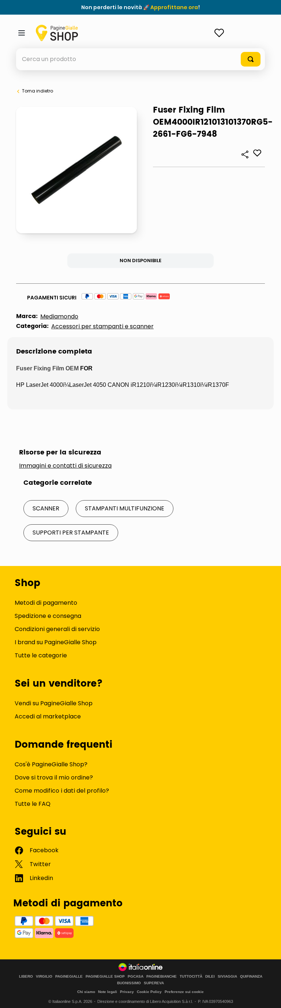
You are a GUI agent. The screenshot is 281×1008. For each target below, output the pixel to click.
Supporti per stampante (71, 532)
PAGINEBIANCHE (161, 976)
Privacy (127, 992)
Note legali (107, 992)
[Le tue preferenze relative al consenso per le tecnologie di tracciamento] (268, 995)
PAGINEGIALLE (69, 976)
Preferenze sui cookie (184, 992)
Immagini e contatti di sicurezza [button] (65, 466)
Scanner (46, 508)
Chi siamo (86, 992)
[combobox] (140, 59)
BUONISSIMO (129, 983)
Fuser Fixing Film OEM (47, 368)
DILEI (210, 976)
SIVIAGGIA (227, 976)
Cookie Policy (149, 992)
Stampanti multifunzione (124, 508)
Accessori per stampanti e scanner (102, 326)
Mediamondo (59, 316)
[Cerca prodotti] (251, 59)
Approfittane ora (174, 7)
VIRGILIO (44, 976)
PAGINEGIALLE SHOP (105, 976)
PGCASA (135, 976)
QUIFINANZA (251, 976)
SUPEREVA (154, 983)
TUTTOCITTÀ (191, 976)
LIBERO (26, 976)
